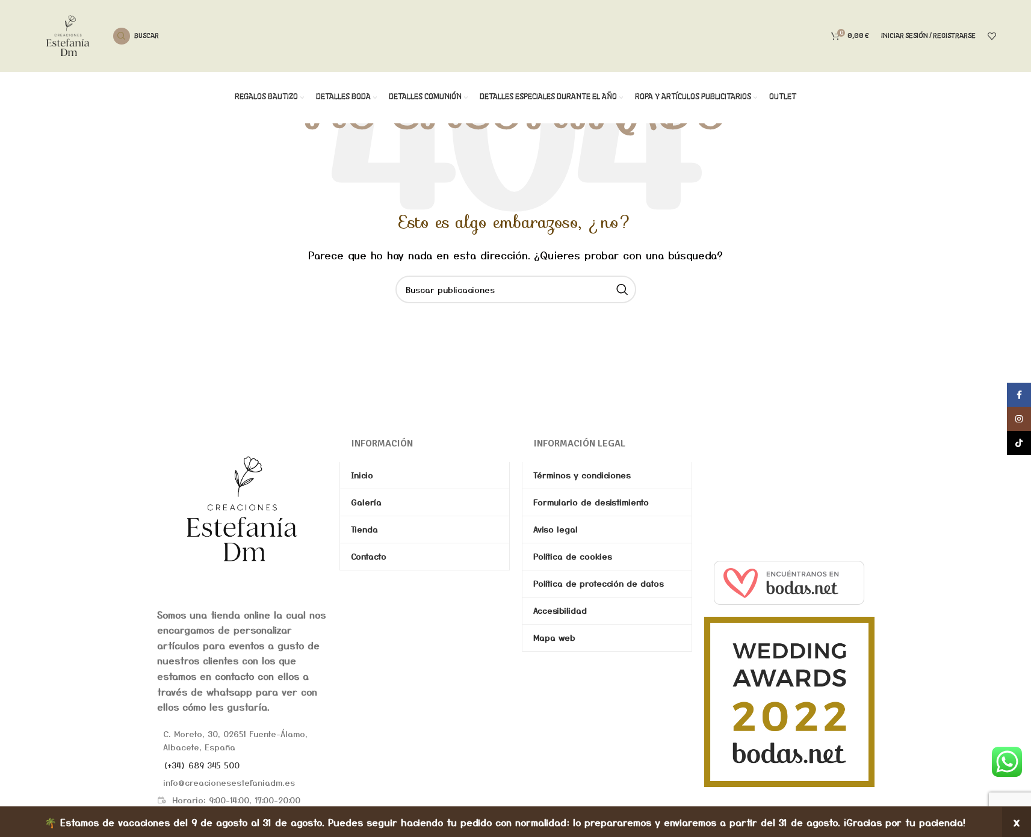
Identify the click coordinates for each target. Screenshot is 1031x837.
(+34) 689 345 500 (201, 765)
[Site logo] (68, 34)
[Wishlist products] (992, 36)
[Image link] (242, 508)
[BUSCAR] (622, 289)
